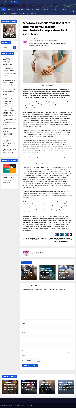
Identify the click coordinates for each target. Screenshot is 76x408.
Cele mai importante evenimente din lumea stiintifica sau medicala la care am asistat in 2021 (59, 240)
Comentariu (25, 293)
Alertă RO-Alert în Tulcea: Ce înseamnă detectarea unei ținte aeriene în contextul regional (9, 91)
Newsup (22, 405)
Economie (20, 9)
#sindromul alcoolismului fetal (57, 43)
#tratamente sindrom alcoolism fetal (39, 45)
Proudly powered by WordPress (8, 405)
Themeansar (29, 405)
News (5, 380)
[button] (70, 11)
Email (23, 332)
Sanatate (29, 9)
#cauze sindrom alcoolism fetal (48, 40)
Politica (10, 9)
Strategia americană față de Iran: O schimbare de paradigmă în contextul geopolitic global (9, 61)
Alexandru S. (33, 39)
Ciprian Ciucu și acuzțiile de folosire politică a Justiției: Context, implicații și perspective (8, 102)
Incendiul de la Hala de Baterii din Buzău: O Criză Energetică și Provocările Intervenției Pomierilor (9, 72)
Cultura (64, 9)
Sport (38, 9)
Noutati (43, 268)
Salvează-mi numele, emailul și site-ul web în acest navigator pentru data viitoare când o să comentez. (47, 354)
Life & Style (24, 13)
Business (14, 13)
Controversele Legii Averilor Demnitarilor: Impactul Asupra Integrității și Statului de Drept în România (9, 112)
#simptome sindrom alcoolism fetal (38, 43)
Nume (23, 323)
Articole (34, 13)
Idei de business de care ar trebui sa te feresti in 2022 (35, 239)
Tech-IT (5, 13)
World (46, 9)
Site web (24, 342)
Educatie (55, 9)
